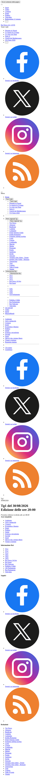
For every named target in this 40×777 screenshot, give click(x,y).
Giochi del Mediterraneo (13, 38)
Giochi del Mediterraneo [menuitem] (17, 211)
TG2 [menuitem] (11, 277)
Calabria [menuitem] (12, 229)
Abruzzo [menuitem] (12, 225)
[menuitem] (22, 188)
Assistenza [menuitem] (8, 350)
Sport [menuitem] (7, 336)
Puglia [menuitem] (11, 250)
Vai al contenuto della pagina (10, 2)
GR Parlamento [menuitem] (14, 294)
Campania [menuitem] (12, 231)
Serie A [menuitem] (11, 209)
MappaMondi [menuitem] (9, 313)
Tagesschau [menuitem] (13, 261)
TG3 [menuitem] (11, 279)
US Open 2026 (10, 40)
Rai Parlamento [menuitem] (14, 302)
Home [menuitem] (7, 197)
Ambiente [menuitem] (8, 319)
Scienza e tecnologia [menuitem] (12, 332)
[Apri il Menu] (2, 4)
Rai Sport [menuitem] (12, 283)
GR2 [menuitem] (11, 291)
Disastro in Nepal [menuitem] (15, 203)
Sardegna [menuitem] (12, 252)
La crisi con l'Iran (11, 34)
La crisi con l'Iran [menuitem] (15, 207)
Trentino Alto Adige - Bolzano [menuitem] (15, 765)
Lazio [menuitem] (11, 238)
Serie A (7, 36)
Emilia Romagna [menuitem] (15, 234)
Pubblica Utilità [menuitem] (14, 300)
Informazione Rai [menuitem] (11, 271)
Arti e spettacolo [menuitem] (10, 321)
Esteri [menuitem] (7, 325)
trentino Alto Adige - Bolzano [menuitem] (19, 259)
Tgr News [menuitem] (12, 223)
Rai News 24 (8, 25)
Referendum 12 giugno (13, 19)
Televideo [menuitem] (12, 306)
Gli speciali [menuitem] (9, 308)
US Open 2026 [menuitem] (14, 213)
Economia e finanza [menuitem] (11, 327)
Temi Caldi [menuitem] (9, 199)
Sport (7, 8)
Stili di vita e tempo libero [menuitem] (13, 338)
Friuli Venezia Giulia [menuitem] (16, 233)
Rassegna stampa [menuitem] (11, 342)
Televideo (8, 17)
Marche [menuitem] (12, 244)
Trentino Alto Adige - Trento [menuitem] (19, 258)
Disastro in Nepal (11, 30)
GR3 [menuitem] (11, 293)
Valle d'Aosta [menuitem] (13, 267)
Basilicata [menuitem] (12, 227)
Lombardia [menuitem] (13, 242)
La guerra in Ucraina (12, 32)
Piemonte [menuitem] (12, 248)
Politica (7, 15)
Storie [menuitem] (7, 312)
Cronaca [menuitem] (8, 323)
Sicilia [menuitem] (11, 254)
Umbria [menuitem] (12, 265)
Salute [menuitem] (7, 331)
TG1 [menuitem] (11, 275)
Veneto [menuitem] (11, 269)
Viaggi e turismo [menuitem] (10, 340)
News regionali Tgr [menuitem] (11, 219)
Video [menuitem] (7, 310)
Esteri (7, 13)
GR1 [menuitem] (11, 289)
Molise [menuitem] (11, 246)
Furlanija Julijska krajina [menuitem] (17, 236)
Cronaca (8, 11)
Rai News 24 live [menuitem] (15, 281)
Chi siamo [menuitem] (8, 348)
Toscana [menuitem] (12, 256)
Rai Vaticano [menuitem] (13, 304)
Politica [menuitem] (7, 329)
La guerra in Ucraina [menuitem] (16, 205)
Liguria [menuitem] (11, 240)
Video (7, 9)
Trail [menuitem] (10, 263)
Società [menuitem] (7, 334)
